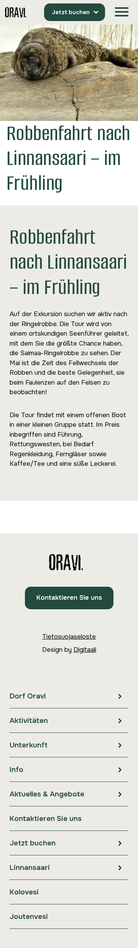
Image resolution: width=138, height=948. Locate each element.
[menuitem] (69, 696)
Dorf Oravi (28, 696)
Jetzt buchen (71, 12)
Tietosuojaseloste (69, 637)
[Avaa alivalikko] (120, 696)
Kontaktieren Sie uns (69, 598)
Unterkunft (29, 745)
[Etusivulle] (15, 12)
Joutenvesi (29, 916)
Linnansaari (30, 867)
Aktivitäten (29, 720)
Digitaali (85, 650)
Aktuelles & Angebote (47, 794)
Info (16, 769)
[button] (121, 12)
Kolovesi (24, 892)
